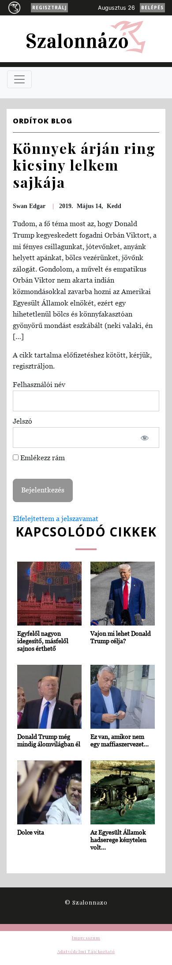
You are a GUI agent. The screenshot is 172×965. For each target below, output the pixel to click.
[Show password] (145, 437)
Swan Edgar (29, 206)
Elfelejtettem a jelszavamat (55, 518)
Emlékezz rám (42, 458)
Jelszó (22, 421)
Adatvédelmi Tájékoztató (86, 951)
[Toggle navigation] (19, 79)
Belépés (152, 7)
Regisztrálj (49, 7)
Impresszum (86, 937)
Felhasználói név (39, 384)
